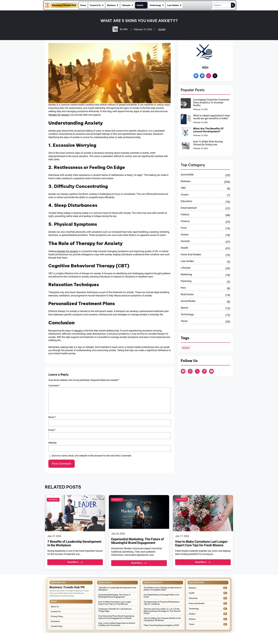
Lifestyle (126, 5)
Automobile (187, 174)
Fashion (185, 214)
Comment (54, 385)
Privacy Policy (57, 616)
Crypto (185, 194)
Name (52, 417)
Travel (184, 321)
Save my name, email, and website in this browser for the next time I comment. (92, 455)
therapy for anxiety (59, 114)
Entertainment (189, 207)
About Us (55, 607)
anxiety (78, 330)
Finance (185, 221)
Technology (155, 5)
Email (52, 430)
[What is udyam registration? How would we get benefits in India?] (186, 119)
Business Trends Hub (64, 5)
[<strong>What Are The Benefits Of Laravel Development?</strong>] (186, 132)
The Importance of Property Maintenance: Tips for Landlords (162, 603)
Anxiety (186, 347)
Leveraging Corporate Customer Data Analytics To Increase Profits (211, 102)
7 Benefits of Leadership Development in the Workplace (74, 543)
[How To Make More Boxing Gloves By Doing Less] (186, 145)
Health (140, 5)
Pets (183, 287)
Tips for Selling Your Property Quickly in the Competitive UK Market (162, 619)
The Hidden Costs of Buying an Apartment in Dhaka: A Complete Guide (163, 589)
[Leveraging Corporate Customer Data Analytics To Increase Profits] (186, 103)
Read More (72, 562)
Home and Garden (191, 254)
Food (183, 227)
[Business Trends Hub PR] (47, 5)
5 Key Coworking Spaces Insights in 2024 (161, 625)
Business (111, 5)
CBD (183, 187)
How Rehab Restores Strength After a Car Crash (161, 596)
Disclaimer (55, 621)
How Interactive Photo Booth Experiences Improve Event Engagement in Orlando (116, 617)
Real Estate (187, 294)
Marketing (186, 274)
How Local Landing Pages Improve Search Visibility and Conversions (116, 624)
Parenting (186, 281)
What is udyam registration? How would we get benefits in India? (211, 117)
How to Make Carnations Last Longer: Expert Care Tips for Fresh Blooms (201, 543)
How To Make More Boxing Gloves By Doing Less (208, 143)
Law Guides (173, 5)
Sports (184, 307)
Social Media (188, 301)
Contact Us (95, 5)
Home (83, 5)
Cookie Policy (57, 626)
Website (52, 442)
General (185, 241)
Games (185, 234)
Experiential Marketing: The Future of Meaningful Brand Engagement (137, 541)
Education (186, 201)
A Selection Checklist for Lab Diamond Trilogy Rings (114, 610)
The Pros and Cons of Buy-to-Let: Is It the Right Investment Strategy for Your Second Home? (162, 611)
